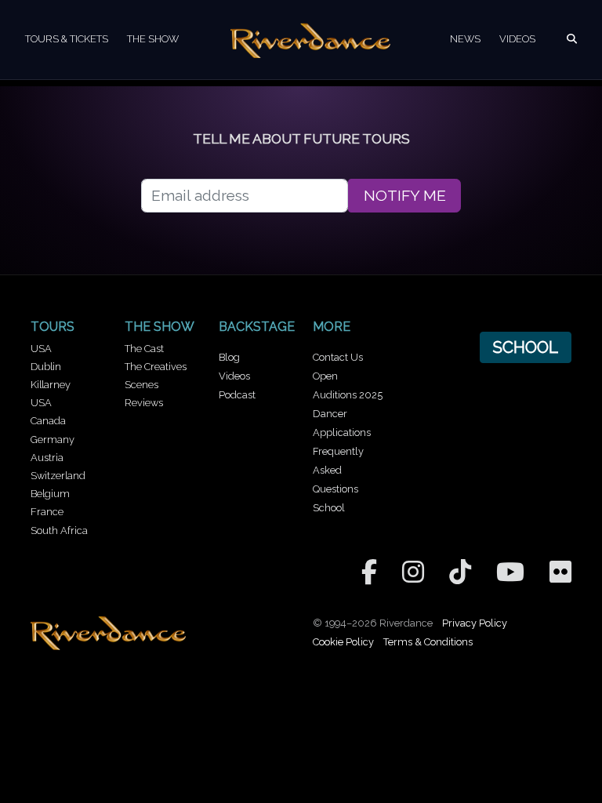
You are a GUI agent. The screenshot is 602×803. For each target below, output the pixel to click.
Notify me (405, 196)
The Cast (144, 348)
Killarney (51, 385)
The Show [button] (153, 39)
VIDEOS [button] (517, 39)
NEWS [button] (465, 39)
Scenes (141, 385)
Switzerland (58, 475)
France (47, 512)
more (331, 326)
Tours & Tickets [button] (66, 39)
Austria (47, 457)
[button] (571, 39)
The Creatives (156, 366)
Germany (52, 439)
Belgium (50, 494)
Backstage (257, 326)
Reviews (144, 403)
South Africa (59, 530)
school (525, 347)
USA (41, 348)
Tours (52, 326)
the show (159, 326)
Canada (48, 421)
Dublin (46, 366)
